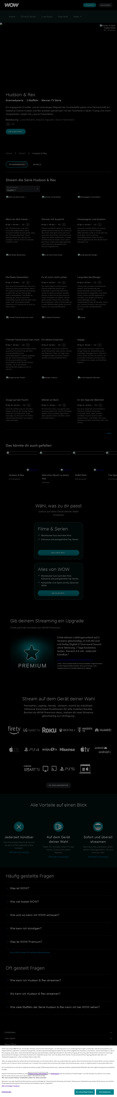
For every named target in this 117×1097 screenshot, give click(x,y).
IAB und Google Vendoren (11, 1086)
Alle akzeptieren (105, 1092)
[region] (58, 1071)
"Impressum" (55, 1074)
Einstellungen (6, 1092)
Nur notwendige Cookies (84, 1092)
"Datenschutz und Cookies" (38, 1074)
